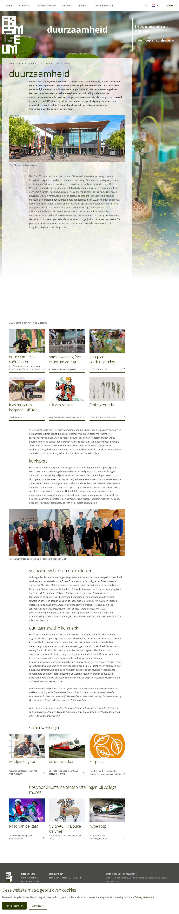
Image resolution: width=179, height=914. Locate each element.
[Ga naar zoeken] (146, 6)
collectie (66, 5)
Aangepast (37, 905)
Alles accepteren (14, 905)
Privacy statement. (145, 897)
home (9, 5)
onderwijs (83, 5)
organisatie (46, 63)
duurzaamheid (63, 63)
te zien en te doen (46, 5)
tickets (169, 5)
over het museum (104, 5)
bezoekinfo (24, 5)
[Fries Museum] (12, 35)
